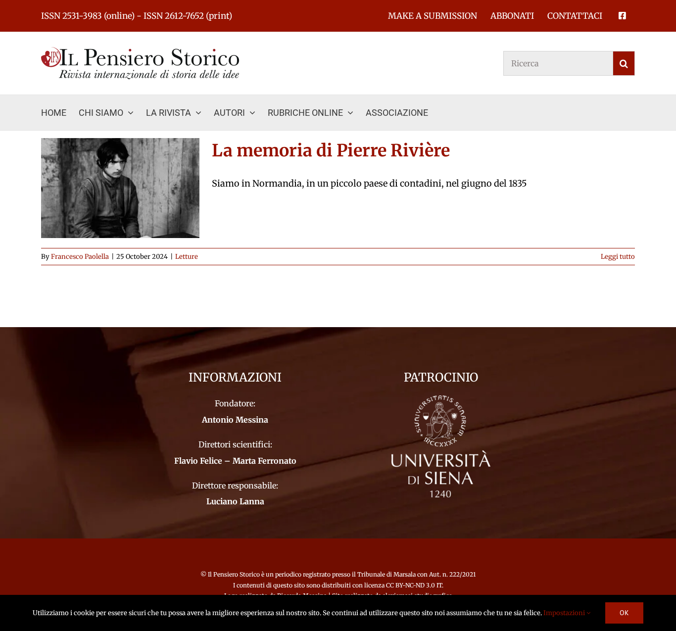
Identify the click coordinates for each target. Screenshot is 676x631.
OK (624, 612)
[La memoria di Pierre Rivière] (120, 188)
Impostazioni (564, 613)
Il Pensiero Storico (234, 574)
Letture (186, 256)
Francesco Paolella (80, 256)
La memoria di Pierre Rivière (331, 150)
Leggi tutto (618, 256)
